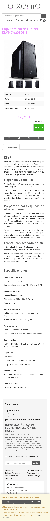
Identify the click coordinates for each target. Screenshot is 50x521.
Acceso (20, 20)
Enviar (35, 463)
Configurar (7, 502)
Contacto (33, 20)
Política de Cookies (34, 473)
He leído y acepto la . (23, 456)
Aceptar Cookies (33, 502)
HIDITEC (28, 94)
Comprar (39, 127)
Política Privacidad (12, 473)
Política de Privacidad (22, 451)
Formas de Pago (34, 475)
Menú (9, 20)
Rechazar (19, 502)
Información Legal (34, 470)
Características (11, 147)
